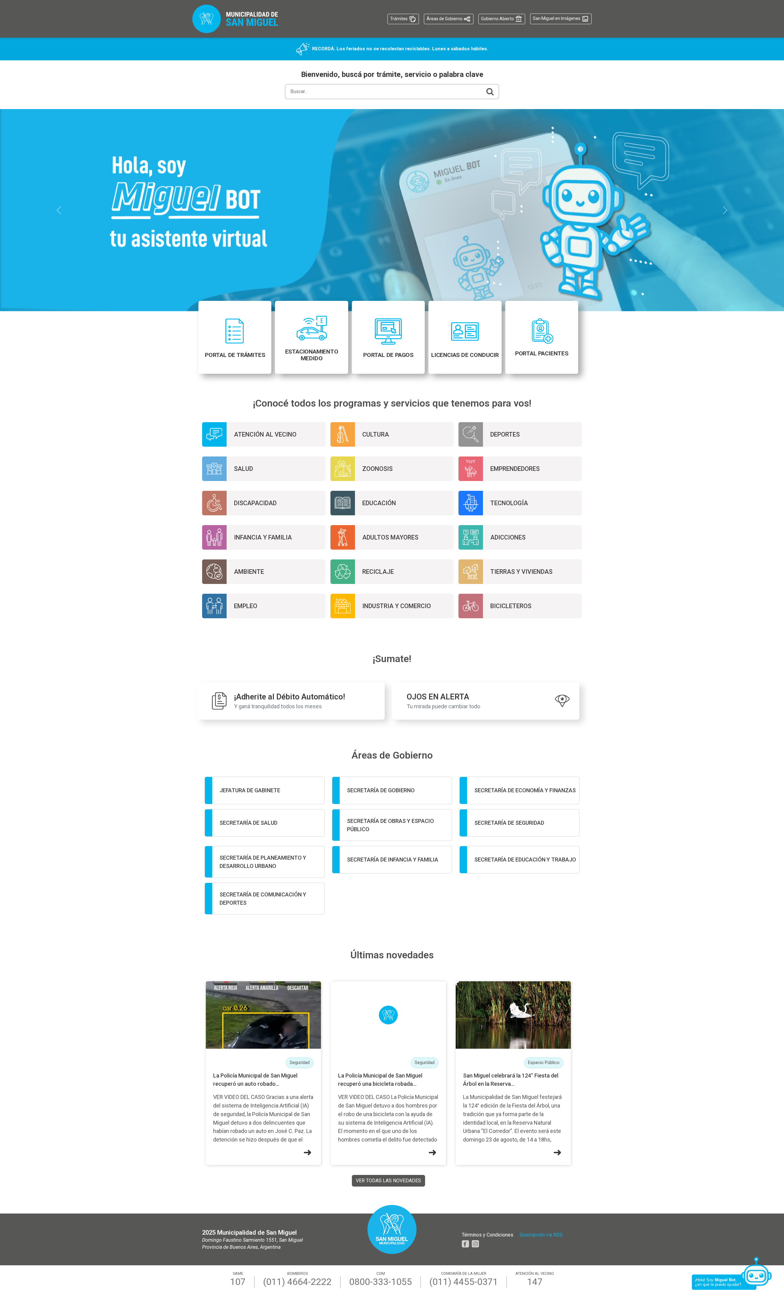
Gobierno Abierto (498, 18)
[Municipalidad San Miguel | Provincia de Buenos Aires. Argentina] (235, 19)
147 (535, 1282)
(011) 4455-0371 (463, 1282)
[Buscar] (490, 91)
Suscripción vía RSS (541, 1235)
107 (238, 1282)
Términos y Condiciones (487, 1235)
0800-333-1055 (380, 1282)
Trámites (399, 18)
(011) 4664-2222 (297, 1282)
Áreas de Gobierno (445, 18)
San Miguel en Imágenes (557, 18)
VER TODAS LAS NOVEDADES (388, 1180)
